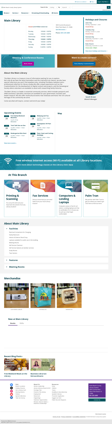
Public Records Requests (59, 400)
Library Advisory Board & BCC (42, 388)
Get (61, 29)
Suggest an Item (56, 398)
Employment (37, 394)
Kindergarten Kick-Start (18, 133)
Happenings (37, 398)
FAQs (53, 386)
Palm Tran (91, 195)
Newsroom (37, 396)
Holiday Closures (20, 388)
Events (56, 13)
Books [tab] (12, 323)
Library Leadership (39, 386)
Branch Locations (20, 386)
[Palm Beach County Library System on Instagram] (11, 391)
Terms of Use (56, 416)
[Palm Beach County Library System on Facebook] (11, 384)
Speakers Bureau (57, 394)
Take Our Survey (20, 398)
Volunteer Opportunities (40, 400)
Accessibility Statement (79, 416)
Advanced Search (106, 10)
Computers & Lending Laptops (67, 199)
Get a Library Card (20, 390)
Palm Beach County (100, 414)
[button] (81, 2)
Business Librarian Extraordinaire (38, 375)
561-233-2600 (93, 395)
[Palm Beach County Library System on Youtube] (11, 394)
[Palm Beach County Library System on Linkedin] (11, 397)
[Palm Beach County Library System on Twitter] (11, 388)
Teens (54, 390)
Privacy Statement (66, 416)
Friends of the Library (40, 392)
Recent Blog (13, 356)
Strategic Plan (38, 390)
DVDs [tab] (22, 323)
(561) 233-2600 (65, 33)
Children (54, 388)
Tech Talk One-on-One (18, 125)
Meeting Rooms (20, 392)
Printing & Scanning (12, 197)
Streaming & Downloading (40, 13)
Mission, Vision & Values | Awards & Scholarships (41, 402)
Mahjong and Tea (43, 116)
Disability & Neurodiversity (59, 392)
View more (10, 143)
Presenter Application (58, 396)
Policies (17, 394)
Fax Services (40, 195)
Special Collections (20, 396)
